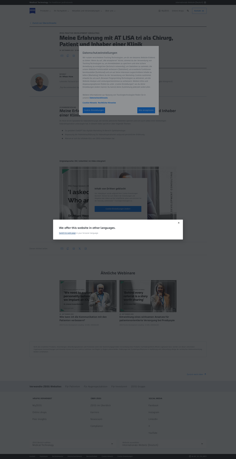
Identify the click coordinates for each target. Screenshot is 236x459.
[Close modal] (178, 223)
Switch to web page (67, 233)
